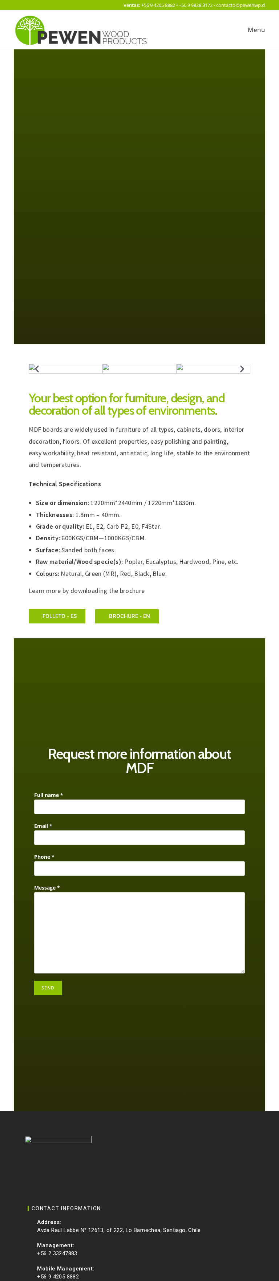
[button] (36, 368)
